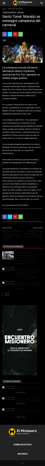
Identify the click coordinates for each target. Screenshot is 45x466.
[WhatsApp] (20, 34)
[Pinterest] (15, 34)
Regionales (21, 12)
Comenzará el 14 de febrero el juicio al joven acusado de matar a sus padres (33, 234)
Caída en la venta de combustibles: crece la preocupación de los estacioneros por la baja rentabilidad (25, 258)
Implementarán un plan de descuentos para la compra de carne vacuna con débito (12, 234)
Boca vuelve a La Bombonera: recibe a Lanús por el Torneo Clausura (28, 285)
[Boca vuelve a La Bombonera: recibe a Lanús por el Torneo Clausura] (8, 286)
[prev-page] (3, 294)
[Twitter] (10, 34)
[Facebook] (4, 34)
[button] (4, 3)
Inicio (4, 9)
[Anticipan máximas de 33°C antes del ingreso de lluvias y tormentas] (8, 390)
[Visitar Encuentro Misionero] (22, 340)
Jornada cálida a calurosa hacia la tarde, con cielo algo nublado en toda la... (29, 412)
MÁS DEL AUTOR (32, 247)
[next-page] (7, 294)
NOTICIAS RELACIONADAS (13, 247)
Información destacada (15, 9)
